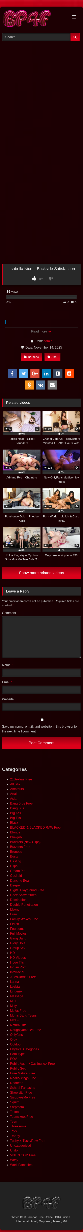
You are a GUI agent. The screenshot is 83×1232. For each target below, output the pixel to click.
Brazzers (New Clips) (25, 842)
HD (12, 953)
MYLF (14, 1020)
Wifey (14, 1160)
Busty (14, 856)
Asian (14, 798)
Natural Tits (18, 1025)
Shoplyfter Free (21, 1092)
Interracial (17, 972)
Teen (13, 1121)
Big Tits (15, 818)
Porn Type (17, 1054)
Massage (16, 996)
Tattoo (14, 1112)
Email (7, 682)
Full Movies (18, 933)
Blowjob (16, 837)
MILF (13, 1001)
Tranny (15, 1136)
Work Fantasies (21, 1165)
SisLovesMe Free (22, 1097)
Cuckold (16, 875)
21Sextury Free (21, 779)
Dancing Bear (20, 880)
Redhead (16, 1083)
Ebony (14, 909)
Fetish (14, 924)
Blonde (15, 832)
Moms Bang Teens (23, 1015)
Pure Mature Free (22, 1073)
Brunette (33, 356)
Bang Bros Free (21, 803)
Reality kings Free (23, 1078)
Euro (13, 914)
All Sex (15, 784)
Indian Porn (18, 967)
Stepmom (17, 1107)
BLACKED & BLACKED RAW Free (35, 827)
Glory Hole (17, 943)
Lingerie (16, 991)
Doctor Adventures (23, 895)
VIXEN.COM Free (23, 1155)
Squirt (14, 1102)
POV (13, 1059)
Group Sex (17, 948)
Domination (18, 900)
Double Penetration (24, 904)
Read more (39, 331)
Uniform (15, 1150)
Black (14, 822)
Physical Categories (24, 1049)
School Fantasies (22, 1087)
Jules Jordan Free (23, 977)
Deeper (15, 885)
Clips (14, 866)
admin (48, 341)
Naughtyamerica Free (25, 1030)
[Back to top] (70, 1220)
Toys (13, 1131)
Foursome (17, 928)
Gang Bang (18, 938)
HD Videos (18, 957)
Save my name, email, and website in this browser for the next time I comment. (40, 729)
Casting (15, 861)
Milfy (13, 1006)
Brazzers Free (20, 847)
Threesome (18, 1126)
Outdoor (16, 1044)
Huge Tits (17, 962)
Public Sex (18, 1068)
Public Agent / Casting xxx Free (32, 1063)
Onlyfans (16, 1034)
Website (8, 699)
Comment (9, 613)
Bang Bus (17, 808)
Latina (14, 981)
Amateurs (17, 789)
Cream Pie (17, 871)
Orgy (13, 1039)
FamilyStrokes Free (24, 919)
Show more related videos (41, 573)
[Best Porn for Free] (34, 19)
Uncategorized (20, 1145)
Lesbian (16, 986)
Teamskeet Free (21, 1116)
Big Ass (15, 813)
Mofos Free (18, 1010)
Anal (54, 356)
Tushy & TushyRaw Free (27, 1140)
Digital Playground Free (27, 890)
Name (7, 665)
